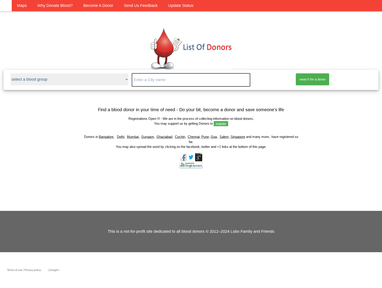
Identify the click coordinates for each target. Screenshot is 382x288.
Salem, (225, 137)
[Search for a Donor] (6, 5)
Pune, (205, 137)
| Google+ (54, 270)
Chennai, (194, 137)
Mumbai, (133, 137)
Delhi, (121, 137)
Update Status (180, 5)
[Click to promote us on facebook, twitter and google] (191, 166)
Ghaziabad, (165, 137)
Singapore (238, 137)
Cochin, (180, 137)
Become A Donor (98, 5)
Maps (22, 5)
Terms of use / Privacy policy (24, 270)
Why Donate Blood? (55, 5)
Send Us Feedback (141, 5)
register (221, 123)
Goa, (214, 137)
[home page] (191, 67)
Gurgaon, (148, 137)
